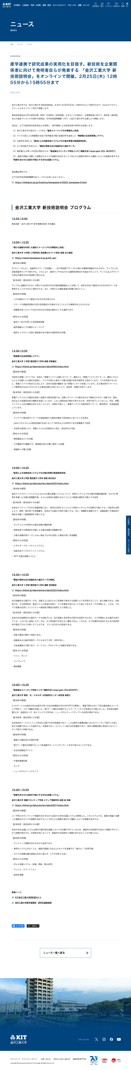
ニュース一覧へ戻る (54, 953)
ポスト (34, 926)
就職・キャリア (84, 5)
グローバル (72, 5)
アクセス (108, 6)
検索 (122, 6)
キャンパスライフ (59, 5)
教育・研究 (47, 5)
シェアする (20, 926)
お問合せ (116, 6)
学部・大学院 (36, 5)
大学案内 (17, 5)
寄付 (102, 6)
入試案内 (25, 5)
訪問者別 (95, 6)
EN (127, 6)
